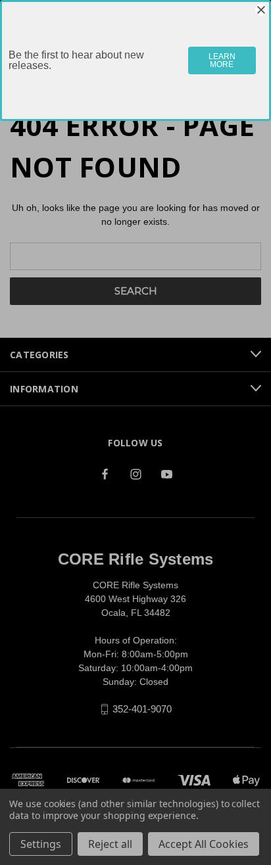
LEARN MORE (222, 60)
